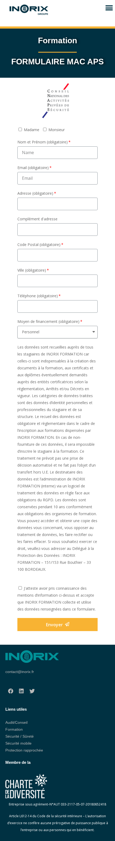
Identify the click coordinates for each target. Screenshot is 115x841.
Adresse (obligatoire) (35, 193)
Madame (31, 129)
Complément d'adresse (37, 218)
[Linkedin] (21, 691)
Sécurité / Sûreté (19, 736)
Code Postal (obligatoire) (38, 244)
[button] (109, 8)
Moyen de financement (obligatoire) (48, 321)
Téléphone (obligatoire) (37, 295)
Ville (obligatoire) (31, 270)
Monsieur (56, 129)
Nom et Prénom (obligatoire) (42, 141)
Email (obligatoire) (33, 167)
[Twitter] (32, 691)
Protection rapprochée (24, 750)
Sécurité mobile (18, 743)
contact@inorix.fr (19, 672)
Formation (14, 729)
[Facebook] (10, 691)
